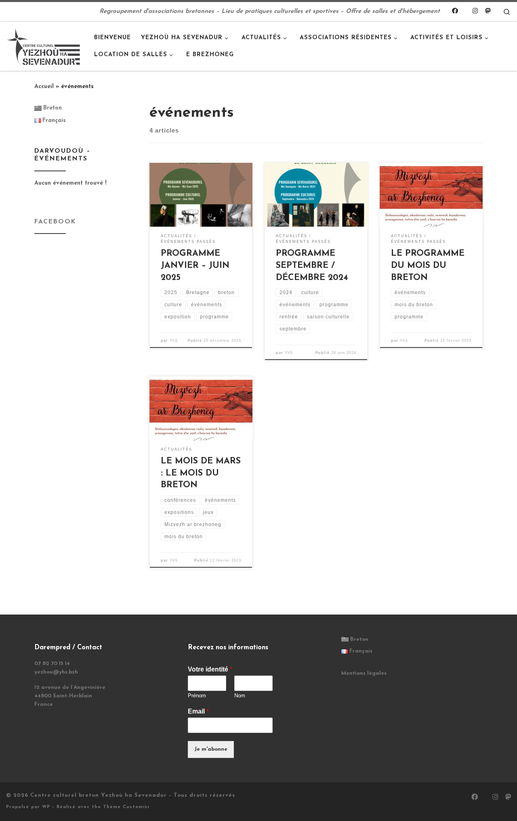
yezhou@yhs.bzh (56, 672)
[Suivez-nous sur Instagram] (475, 11)
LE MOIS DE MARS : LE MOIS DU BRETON (201, 473)
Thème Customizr (126, 807)
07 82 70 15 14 (52, 663)
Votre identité (210, 669)
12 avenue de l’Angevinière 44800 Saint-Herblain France (69, 696)
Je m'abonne (210, 749)
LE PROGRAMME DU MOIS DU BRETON (427, 265)
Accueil (44, 87)
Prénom (197, 696)
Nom (239, 696)
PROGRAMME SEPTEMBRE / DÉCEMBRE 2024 (312, 265)
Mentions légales (364, 673)
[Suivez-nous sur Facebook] (455, 11)
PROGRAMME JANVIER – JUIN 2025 (195, 265)
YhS (174, 341)
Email (198, 711)
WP (46, 807)
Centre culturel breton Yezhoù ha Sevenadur (98, 795)
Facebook (55, 222)
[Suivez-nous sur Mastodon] (487, 11)
